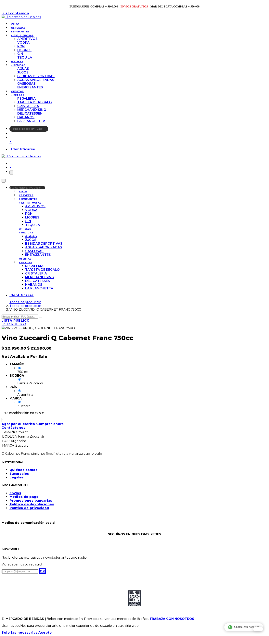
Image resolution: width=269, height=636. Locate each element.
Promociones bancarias (30, 500)
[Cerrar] (4, 181)
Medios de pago (24, 497)
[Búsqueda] (51, 129)
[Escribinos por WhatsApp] (258, 629)
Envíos (15, 493)
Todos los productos (25, 302)
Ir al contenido (15, 13)
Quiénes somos (23, 470)
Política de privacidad (29, 508)
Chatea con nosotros (246, 626)
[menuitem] (15, 24)
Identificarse (23, 149)
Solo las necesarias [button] (20, 632)
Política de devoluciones (31, 504)
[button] (42, 571)
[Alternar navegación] (11, 172)
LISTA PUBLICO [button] (16, 320)
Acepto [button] (45, 632)
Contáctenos (13, 428)
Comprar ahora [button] (50, 424)
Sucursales (19, 473)
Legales (16, 477)
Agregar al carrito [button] (19, 424)
